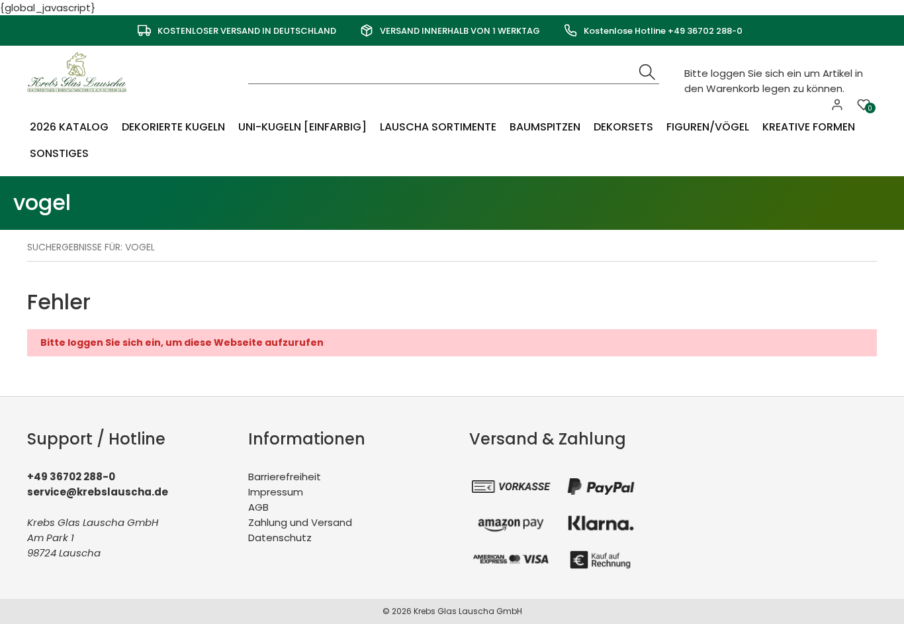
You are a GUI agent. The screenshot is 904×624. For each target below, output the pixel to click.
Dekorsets (623, 126)
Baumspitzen (545, 126)
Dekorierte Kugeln (173, 126)
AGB (258, 507)
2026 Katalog (69, 126)
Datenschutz (280, 538)
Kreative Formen (808, 126)
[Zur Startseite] (80, 71)
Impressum (275, 492)
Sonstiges (59, 153)
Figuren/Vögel (707, 126)
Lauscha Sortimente (438, 126)
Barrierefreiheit (284, 477)
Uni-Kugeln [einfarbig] (302, 126)
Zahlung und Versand (300, 522)
